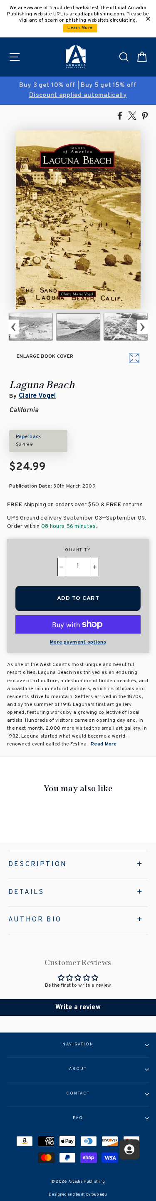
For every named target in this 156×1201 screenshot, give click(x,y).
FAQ (78, 1118)
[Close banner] (148, 18)
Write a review (78, 1007)
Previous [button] (13, 326)
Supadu (99, 1194)
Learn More (80, 28)
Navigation (78, 1044)
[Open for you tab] (129, 1149)
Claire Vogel (37, 396)
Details (26, 892)
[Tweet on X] (132, 115)
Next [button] (142, 326)
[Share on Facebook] (120, 115)
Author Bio (35, 920)
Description (37, 864)
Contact (78, 1093)
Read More (104, 744)
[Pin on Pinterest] (145, 115)
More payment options (78, 642)
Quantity (78, 550)
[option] (78, 91)
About (78, 1069)
